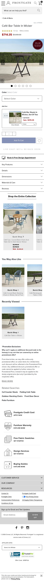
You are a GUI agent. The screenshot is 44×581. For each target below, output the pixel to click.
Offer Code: (19, 560)
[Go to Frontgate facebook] (16, 527)
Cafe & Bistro (8, 18)
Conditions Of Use (7, 503)
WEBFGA (26, 560)
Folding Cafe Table (27, 392)
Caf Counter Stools (10, 392)
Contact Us (4, 493)
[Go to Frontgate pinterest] (22, 527)
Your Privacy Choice (32, 497)
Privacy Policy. (15, 579)
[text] (7, 34)
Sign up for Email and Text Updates (15, 509)
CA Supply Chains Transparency (32, 500)
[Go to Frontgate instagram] (27, 527)
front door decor (32, 396)
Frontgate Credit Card (29, 493)
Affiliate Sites (7, 543)
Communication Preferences (10, 500)
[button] (3, 3)
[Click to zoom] (2, 81)
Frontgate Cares (6, 497)
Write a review (24, 31)
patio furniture (8, 400)
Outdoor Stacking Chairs (12, 396)
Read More (7, 381)
